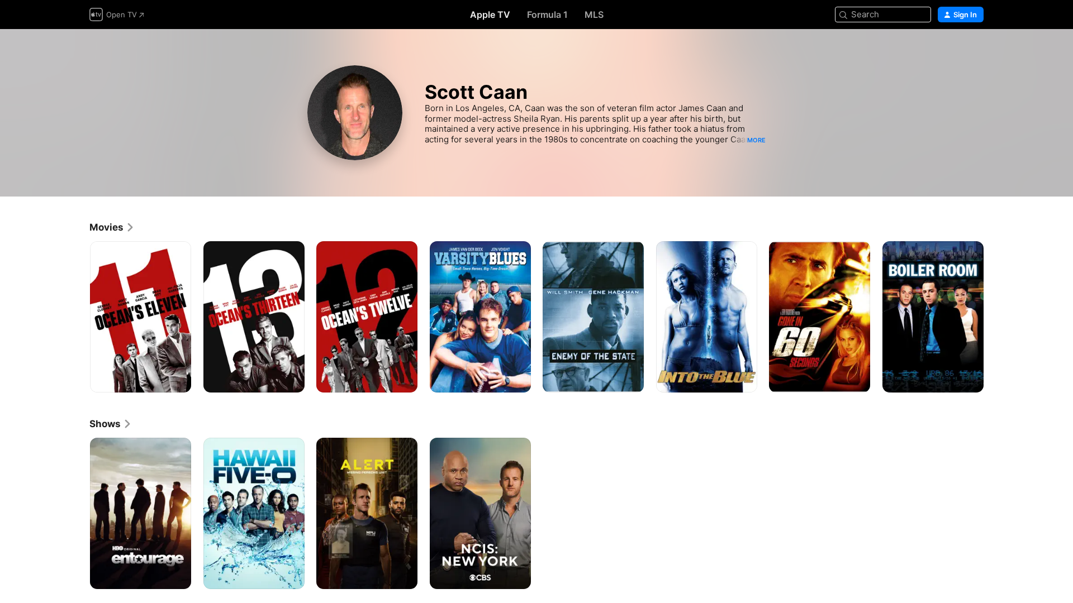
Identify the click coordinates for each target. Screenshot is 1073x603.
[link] (112, 227)
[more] (178, 379)
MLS (594, 14)
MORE (756, 140)
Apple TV (490, 14)
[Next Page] (995, 316)
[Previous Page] (78, 316)
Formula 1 (547, 14)
